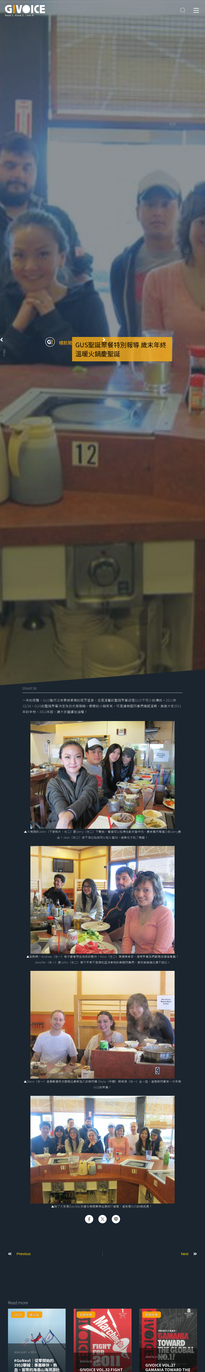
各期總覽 (85, 1314)
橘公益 (34, 1314)
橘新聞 (65, 342)
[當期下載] (182, 10)
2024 (18, 1314)
